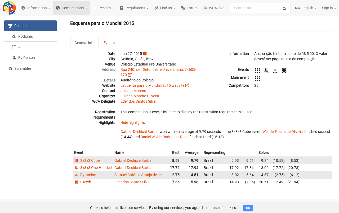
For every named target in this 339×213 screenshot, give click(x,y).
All (19, 47)
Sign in (328, 8)
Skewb (85, 182)
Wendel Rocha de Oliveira (283, 131)
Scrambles (23, 68)
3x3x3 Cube (89, 160)
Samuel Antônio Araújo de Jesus (140, 175)
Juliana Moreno (133, 91)
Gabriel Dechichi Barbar (140, 131)
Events (109, 43)
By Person (26, 57)
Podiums (25, 36)
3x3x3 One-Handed (95, 168)
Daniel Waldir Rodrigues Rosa (165, 137)
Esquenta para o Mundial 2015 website (152, 85)
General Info (84, 43)
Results (20, 26)
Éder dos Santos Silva (138, 101)
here (172, 112)
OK (248, 208)
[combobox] (260, 8)
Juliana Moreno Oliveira (140, 96)
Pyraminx (87, 175)
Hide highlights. (133, 122)
